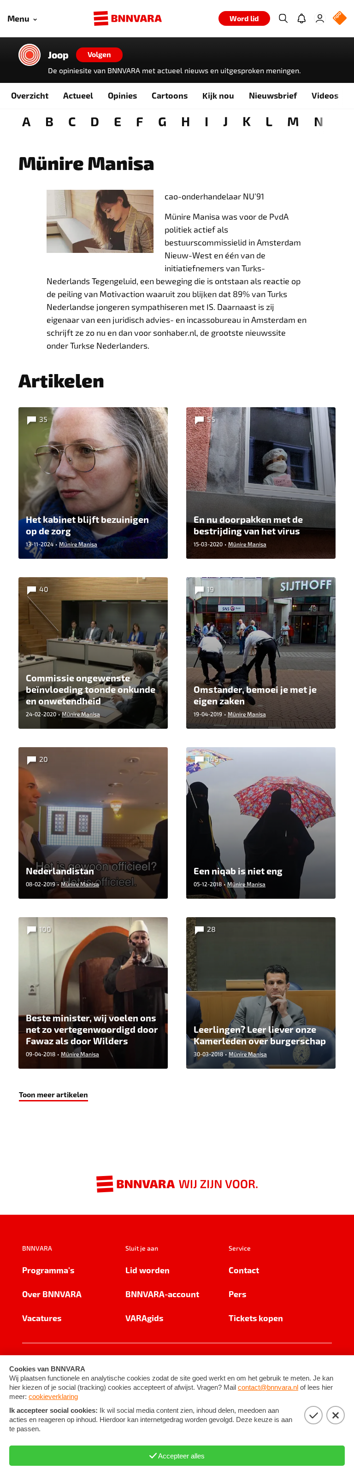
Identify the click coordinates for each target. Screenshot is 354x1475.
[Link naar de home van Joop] (29, 55)
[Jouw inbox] (301, 18)
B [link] (49, 121)
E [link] (117, 121)
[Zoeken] (283, 18)
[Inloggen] (319, 18)
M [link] (293, 121)
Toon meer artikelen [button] (53, 1094)
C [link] (72, 121)
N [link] (318, 121)
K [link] (246, 121)
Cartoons (170, 95)
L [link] (269, 121)
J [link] (225, 121)
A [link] (26, 121)
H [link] (185, 121)
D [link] (94, 121)
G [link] (162, 121)
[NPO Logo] (340, 18)
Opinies (122, 95)
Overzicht (29, 95)
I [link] (206, 121)
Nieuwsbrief (273, 95)
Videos (325, 95)
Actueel (78, 95)
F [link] (139, 121)
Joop (58, 54)
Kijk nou (218, 95)
